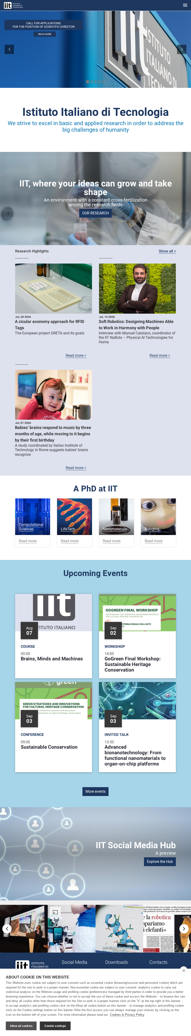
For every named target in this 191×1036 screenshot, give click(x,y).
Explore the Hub (160, 861)
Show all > (167, 251)
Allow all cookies (21, 1026)
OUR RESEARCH (95, 213)
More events (95, 791)
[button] (24, 929)
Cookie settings (55, 1026)
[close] (184, 970)
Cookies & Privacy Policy (127, 1014)
